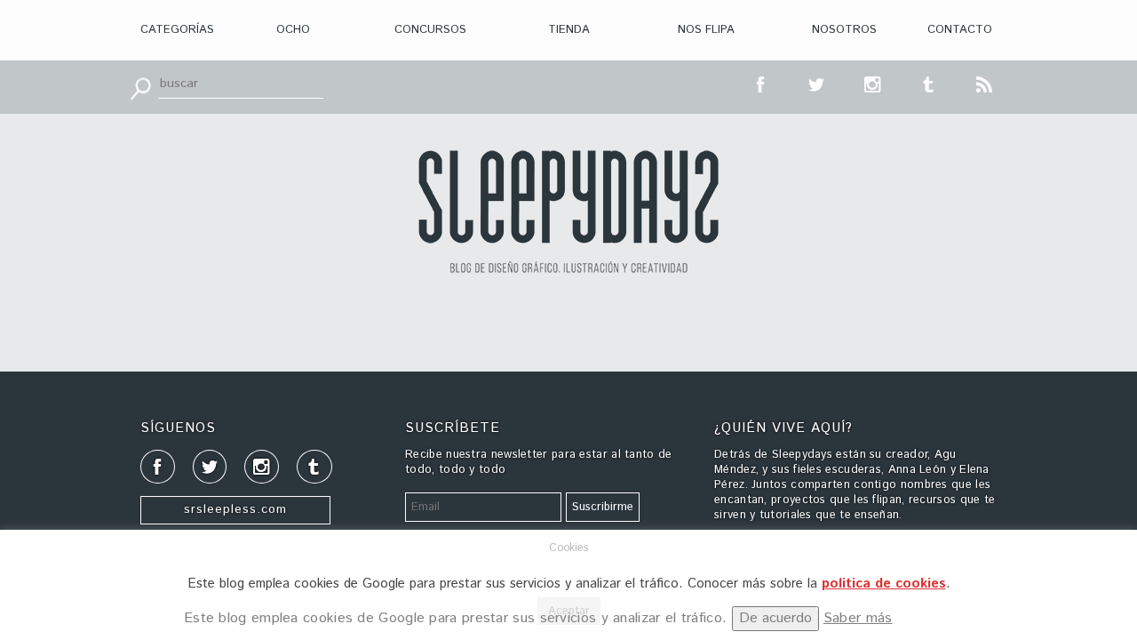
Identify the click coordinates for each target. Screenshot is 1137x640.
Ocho (293, 29)
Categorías (177, 29)
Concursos (430, 29)
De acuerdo (775, 618)
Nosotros (844, 29)
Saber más (858, 618)
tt (817, 83)
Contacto (959, 29)
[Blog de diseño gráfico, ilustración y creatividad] (568, 211)
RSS (985, 83)
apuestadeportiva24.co (62, 410)
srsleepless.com (235, 509)
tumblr (929, 83)
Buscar (140, 87)
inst (873, 83)
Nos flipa (706, 29)
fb (761, 83)
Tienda (569, 29)
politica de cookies (884, 583)
